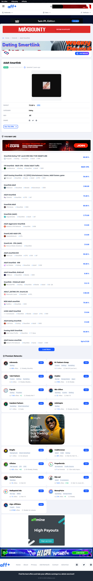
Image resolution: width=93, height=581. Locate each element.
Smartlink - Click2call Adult (14, 282)
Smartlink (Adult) (10, 214)
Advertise (65, 565)
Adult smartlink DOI (11, 253)
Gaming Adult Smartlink (13, 330)
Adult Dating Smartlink (12, 321)
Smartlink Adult (10, 185)
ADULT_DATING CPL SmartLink (16, 292)
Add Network (44, 565)
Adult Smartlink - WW (12, 263)
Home (7, 38)
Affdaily (24, 1)
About (25, 565)
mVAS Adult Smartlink (12, 311)
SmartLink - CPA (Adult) (13, 243)
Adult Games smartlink (12, 340)
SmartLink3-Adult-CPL (12, 234)
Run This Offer (9, 126)
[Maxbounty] (46, 29)
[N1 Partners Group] (46, 145)
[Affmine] (46, 530)
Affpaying (14, 1)
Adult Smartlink (10, 195)
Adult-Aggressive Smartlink (14, 224)
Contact (55, 565)
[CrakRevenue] (46, 553)
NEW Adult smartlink (12, 301)
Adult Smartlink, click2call (14, 272)
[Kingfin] (46, 429)
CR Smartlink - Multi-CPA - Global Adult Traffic (21, 166)
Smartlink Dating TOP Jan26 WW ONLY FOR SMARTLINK (25, 156)
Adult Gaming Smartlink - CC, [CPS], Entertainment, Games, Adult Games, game (34, 175)
